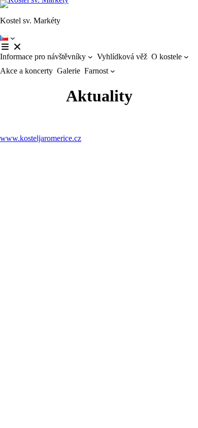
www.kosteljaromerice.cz (40, 138)
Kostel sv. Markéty (30, 20)
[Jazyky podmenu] (12, 38)
